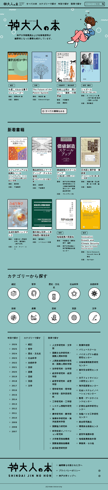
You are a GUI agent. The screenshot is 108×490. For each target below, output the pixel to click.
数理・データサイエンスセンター (88, 399)
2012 (14, 409)
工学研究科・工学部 (62, 401)
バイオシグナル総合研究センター (88, 356)
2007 (14, 431)
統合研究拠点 (85, 422)
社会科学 (32, 358)
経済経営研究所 (59, 448)
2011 (14, 413)
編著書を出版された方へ (70, 465)
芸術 (30, 376)
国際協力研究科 (59, 426)
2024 (14, 353)
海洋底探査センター (88, 386)
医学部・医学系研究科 (62, 395)
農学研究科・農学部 (62, 414)
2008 (14, 427)
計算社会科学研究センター (88, 407)
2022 (14, 363)
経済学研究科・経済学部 (62, 375)
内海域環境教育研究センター (88, 364)
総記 (30, 344)
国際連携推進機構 (60, 443)
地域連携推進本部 (87, 439)
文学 (30, 386)
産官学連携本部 (86, 434)
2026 (14, 344)
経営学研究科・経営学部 (62, 382)
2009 (14, 422)
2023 (14, 358)
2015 (14, 395)
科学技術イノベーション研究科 (62, 432)
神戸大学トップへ (67, 476)
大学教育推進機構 (60, 439)
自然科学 (32, 363)
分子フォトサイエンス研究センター (88, 379)
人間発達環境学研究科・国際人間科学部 (62, 362)
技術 (30, 367)
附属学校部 (84, 345)
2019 (14, 376)
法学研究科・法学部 (62, 369)
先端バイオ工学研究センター (88, 415)
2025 (14, 349)
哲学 (30, 349)
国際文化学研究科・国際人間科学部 (62, 354)
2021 (14, 367)
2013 (14, 404)
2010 (14, 418)
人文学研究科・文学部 (62, 346)
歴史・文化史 (34, 353)
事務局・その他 (86, 443)
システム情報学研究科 (62, 407)
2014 (14, 399)
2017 (14, 386)
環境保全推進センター (88, 428)
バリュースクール (87, 349)
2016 (14, 390)
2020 (14, 372)
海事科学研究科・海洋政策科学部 (62, 420)
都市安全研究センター (88, 371)
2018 (14, 381)
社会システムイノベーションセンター (88, 392)
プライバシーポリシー (69, 470)
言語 (30, 381)
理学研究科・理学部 (62, 389)
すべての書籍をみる (55, 111)
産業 (30, 372)
